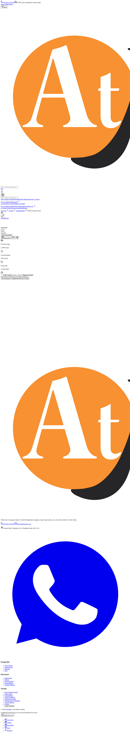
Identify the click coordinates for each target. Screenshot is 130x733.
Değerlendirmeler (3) (17, 278)
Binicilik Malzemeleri (24, 199)
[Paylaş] (17, 237)
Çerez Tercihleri (9, 706)
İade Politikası (9, 683)
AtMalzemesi (5, 218)
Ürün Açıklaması (6, 278)
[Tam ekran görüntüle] (3, 215)
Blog (21, 208)
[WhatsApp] (65, 658)
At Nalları (4, 204)
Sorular (27, 278)
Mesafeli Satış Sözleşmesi (12, 701)
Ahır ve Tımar (35, 199)
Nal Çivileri (10, 204)
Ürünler (11, 211)
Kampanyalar (16, 208)
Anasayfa (3, 211)
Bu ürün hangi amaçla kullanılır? (12, 326)
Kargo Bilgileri (9, 681)
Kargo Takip (4, 4)
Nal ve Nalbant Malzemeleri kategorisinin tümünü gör (17, 206)
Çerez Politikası (9, 702)
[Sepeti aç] (3, 195)
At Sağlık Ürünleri (6, 208)
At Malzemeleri (13, 199)
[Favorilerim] (2, 190)
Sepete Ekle (7, 238)
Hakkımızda (8, 678)
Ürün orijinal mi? (7, 331)
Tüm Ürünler (5, 199)
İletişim (25, 208)
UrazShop (9, 709)
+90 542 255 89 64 (9, 2)
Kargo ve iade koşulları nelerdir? (11, 336)
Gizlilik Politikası (10, 685)
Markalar (7, 669)
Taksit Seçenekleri (7, 235)
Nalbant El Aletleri (19, 204)
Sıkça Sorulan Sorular (11, 692)
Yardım (10, 4)
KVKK (7, 704)
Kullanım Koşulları (10, 699)
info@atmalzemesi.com (24, 524)
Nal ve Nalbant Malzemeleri (9, 202)
